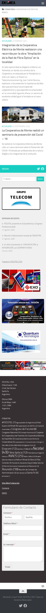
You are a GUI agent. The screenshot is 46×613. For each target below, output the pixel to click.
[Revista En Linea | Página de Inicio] (11, 3)
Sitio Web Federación (10, 483)
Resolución (34, 466)
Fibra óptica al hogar (36, 453)
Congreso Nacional (11, 432)
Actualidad (7, 41)
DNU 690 (6, 445)
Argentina (32, 423)
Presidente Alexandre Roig (22, 463)
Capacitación (23, 426)
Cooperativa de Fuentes (15, 435)
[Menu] (43, 3)
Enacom (9, 448)
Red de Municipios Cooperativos (16, 466)
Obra (33, 459)
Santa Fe (32, 472)
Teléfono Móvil (10, 523)
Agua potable (21, 423)
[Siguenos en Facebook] (42, 168)
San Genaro (22, 473)
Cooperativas (8, 442)
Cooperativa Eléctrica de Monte (27, 439)
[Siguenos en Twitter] (38, 168)
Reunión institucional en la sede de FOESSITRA (22, 236)
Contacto (8, 513)
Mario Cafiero (29, 456)
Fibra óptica (17, 452)
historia (5, 456)
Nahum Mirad (23, 460)
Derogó (40, 442)
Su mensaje (9, 544)
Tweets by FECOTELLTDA (12, 262)
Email (6, 534)
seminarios (6, 476)
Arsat (14, 425)
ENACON (20, 449)
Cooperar (5, 488)
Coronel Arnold (31, 442)
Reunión (10, 469)
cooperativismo (20, 442)
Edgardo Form (29, 445)
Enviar (7, 567)
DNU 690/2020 (17, 445)
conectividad (6, 429)
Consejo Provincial (28, 433)
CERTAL (33, 426)
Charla (40, 426)
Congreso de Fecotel (24, 429)
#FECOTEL (9, 422)
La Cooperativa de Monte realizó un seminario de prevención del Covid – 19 (23, 135)
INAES (15, 456)
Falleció (28, 449)
